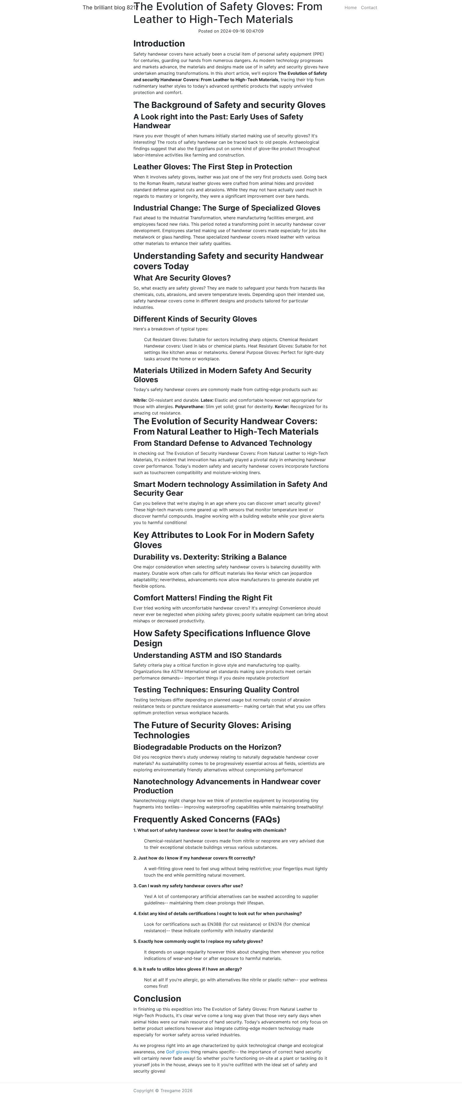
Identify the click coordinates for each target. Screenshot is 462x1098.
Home (351, 7)
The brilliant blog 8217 (110, 7)
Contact (369, 7)
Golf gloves (177, 1051)
